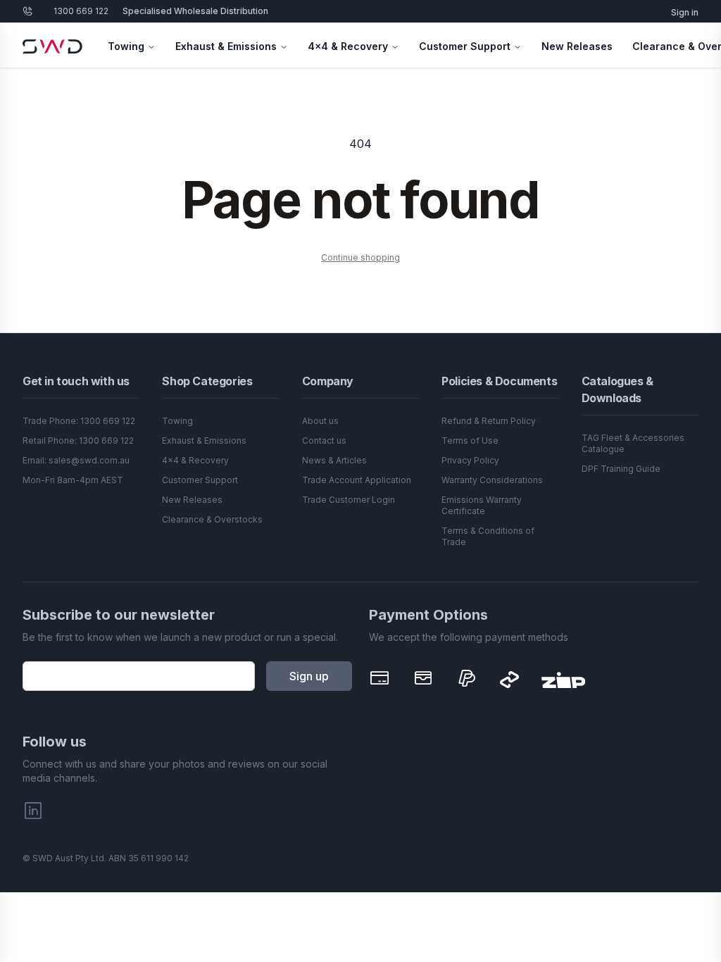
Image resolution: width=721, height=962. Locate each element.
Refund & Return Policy (488, 421)
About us (320, 421)
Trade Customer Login (348, 499)
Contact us (324, 440)
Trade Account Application (356, 480)
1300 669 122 (81, 11)
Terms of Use (470, 440)
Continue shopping (360, 257)
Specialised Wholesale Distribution (195, 11)
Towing (126, 46)
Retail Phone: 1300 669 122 (78, 440)
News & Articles (334, 460)
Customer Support (464, 46)
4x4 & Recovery (348, 46)
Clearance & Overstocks (212, 519)
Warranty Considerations (492, 480)
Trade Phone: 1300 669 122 (79, 421)
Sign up (309, 676)
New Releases (577, 46)
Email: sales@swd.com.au (76, 460)
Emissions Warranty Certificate (481, 505)
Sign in (684, 12)
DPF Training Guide (621, 468)
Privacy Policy (470, 460)
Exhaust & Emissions (226, 46)
